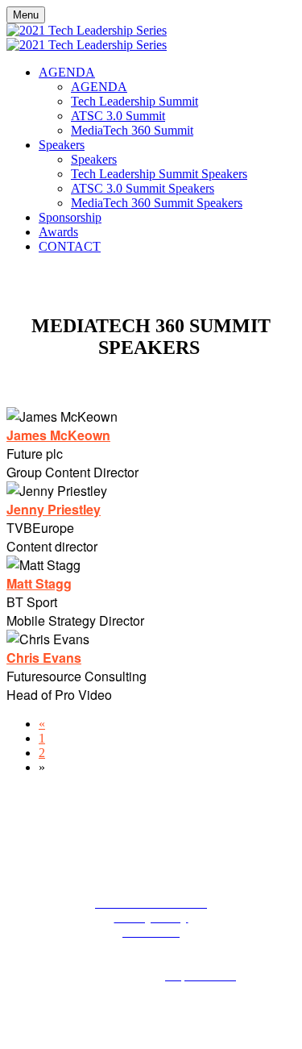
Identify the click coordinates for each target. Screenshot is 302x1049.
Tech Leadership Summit (134, 101)
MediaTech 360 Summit (132, 130)
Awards (58, 232)
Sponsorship (70, 217)
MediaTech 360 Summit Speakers (156, 203)
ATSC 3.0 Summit (118, 116)
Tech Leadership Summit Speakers (159, 174)
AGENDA (67, 72)
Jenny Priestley (53, 509)
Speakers (62, 145)
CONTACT (70, 246)
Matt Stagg (39, 583)
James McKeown (58, 435)
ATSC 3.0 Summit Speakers (142, 188)
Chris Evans (43, 657)
